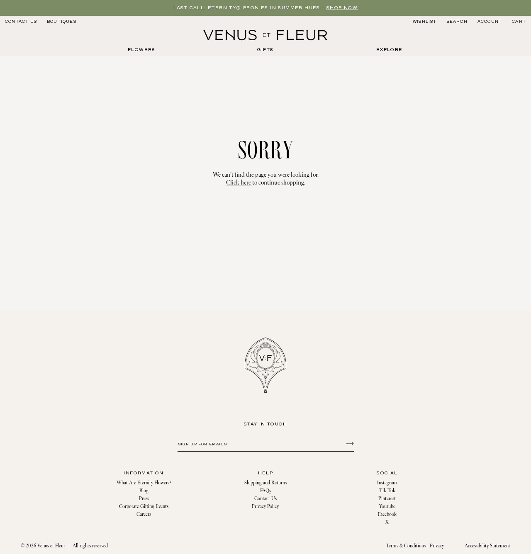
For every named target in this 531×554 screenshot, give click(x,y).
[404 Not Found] (265, 35)
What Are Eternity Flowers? (144, 483)
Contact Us (21, 21)
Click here (239, 183)
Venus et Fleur (51, 546)
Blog (144, 491)
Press (144, 499)
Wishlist (425, 21)
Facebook (387, 514)
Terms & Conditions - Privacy (415, 546)
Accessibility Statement (487, 546)
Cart (519, 21)
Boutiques (61, 21)
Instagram (387, 483)
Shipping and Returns (265, 483)
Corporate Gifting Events (143, 506)
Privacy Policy (265, 506)
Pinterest (387, 499)
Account (489, 21)
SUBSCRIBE (348, 443)
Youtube (387, 506)
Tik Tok (387, 491)
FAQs (265, 491)
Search (457, 21)
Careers (143, 514)
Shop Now (342, 8)
